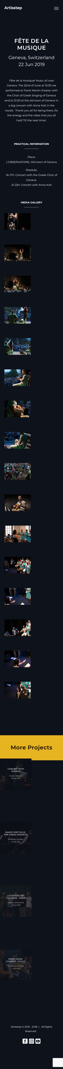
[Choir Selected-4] (17, 621)
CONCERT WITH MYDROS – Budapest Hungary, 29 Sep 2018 (15, 779)
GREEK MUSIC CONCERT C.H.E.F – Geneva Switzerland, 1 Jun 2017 (15, 969)
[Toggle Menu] (56, 8)
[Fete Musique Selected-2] (17, 246)
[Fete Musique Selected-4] (17, 309)
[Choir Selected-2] (17, 559)
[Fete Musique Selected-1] (17, 215)
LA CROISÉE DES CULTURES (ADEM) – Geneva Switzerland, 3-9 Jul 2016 (15, 905)
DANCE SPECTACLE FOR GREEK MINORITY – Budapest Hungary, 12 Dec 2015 (15, 842)
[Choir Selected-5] (17, 653)
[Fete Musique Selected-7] (17, 403)
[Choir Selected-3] (17, 590)
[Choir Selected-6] (17, 684)
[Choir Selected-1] (17, 528)
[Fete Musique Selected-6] (17, 371)
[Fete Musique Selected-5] (17, 340)
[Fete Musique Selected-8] (17, 434)
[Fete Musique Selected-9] (17, 465)
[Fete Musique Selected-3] (17, 278)
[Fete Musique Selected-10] (17, 496)
